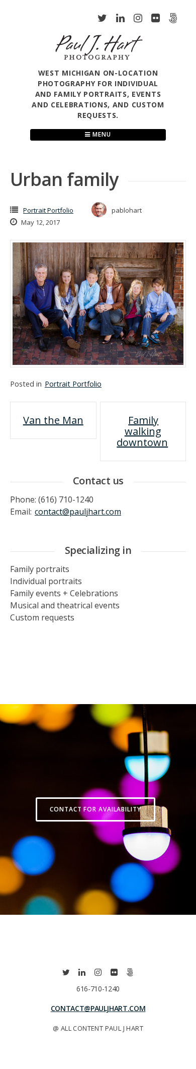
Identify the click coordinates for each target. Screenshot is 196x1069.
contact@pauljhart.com (78, 511)
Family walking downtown (142, 431)
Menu (100, 134)
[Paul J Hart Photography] (99, 61)
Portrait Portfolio (48, 210)
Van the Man (53, 420)
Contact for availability (95, 809)
